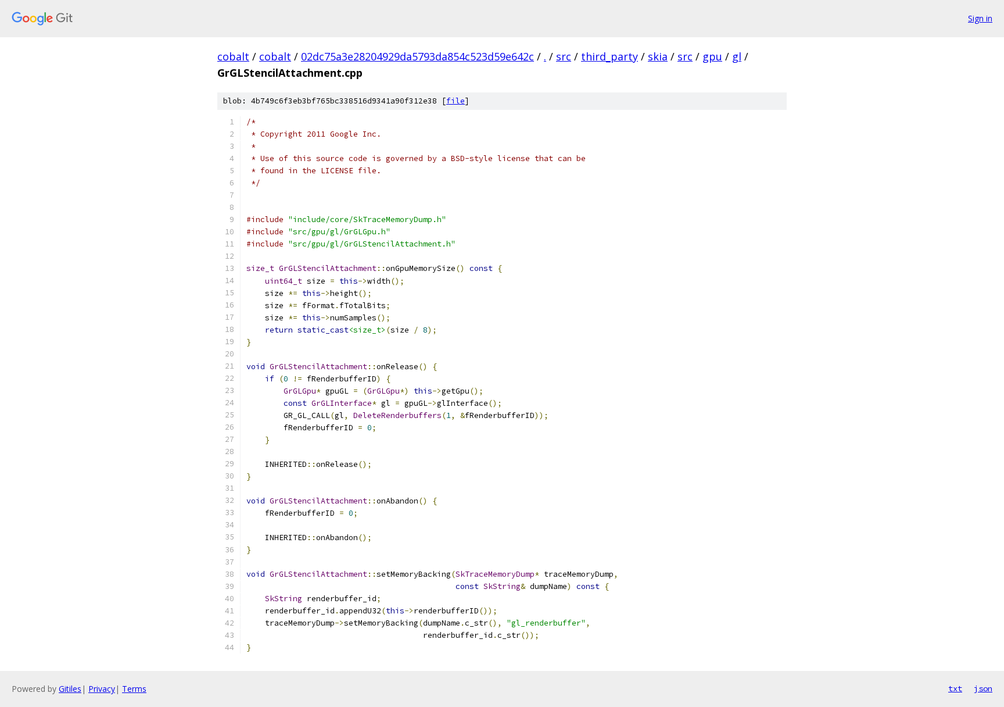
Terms (134, 688)
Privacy (101, 688)
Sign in (980, 18)
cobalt (233, 56)
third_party (609, 56)
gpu (712, 56)
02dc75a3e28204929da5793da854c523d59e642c (417, 56)
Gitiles (70, 688)
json (983, 688)
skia (658, 56)
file (455, 101)
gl (736, 56)
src (563, 56)
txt (955, 688)
